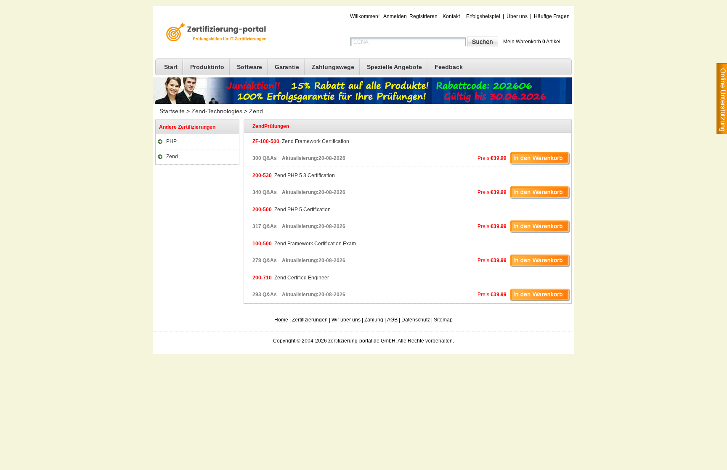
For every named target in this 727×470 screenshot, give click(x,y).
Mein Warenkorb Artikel (531, 42)
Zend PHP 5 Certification (291, 209)
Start (171, 67)
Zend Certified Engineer (290, 278)
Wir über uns (346, 320)
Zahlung (373, 320)
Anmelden (395, 16)
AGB (392, 320)
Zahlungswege (333, 67)
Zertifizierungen (310, 320)
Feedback (449, 67)
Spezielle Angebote (394, 67)
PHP (171, 141)
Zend (256, 111)
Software (249, 67)
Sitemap (443, 320)
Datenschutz (415, 320)
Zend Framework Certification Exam (304, 244)
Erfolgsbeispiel (483, 16)
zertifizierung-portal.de (215, 32)
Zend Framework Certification (300, 141)
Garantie (287, 67)
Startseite (172, 111)
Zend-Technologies (216, 111)
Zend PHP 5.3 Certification (293, 175)
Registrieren (423, 16)
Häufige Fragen (552, 16)
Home (281, 320)
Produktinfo (207, 67)
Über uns (517, 16)
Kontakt (451, 16)
